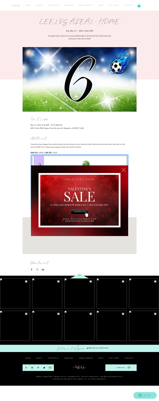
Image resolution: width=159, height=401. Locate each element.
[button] (124, 170)
